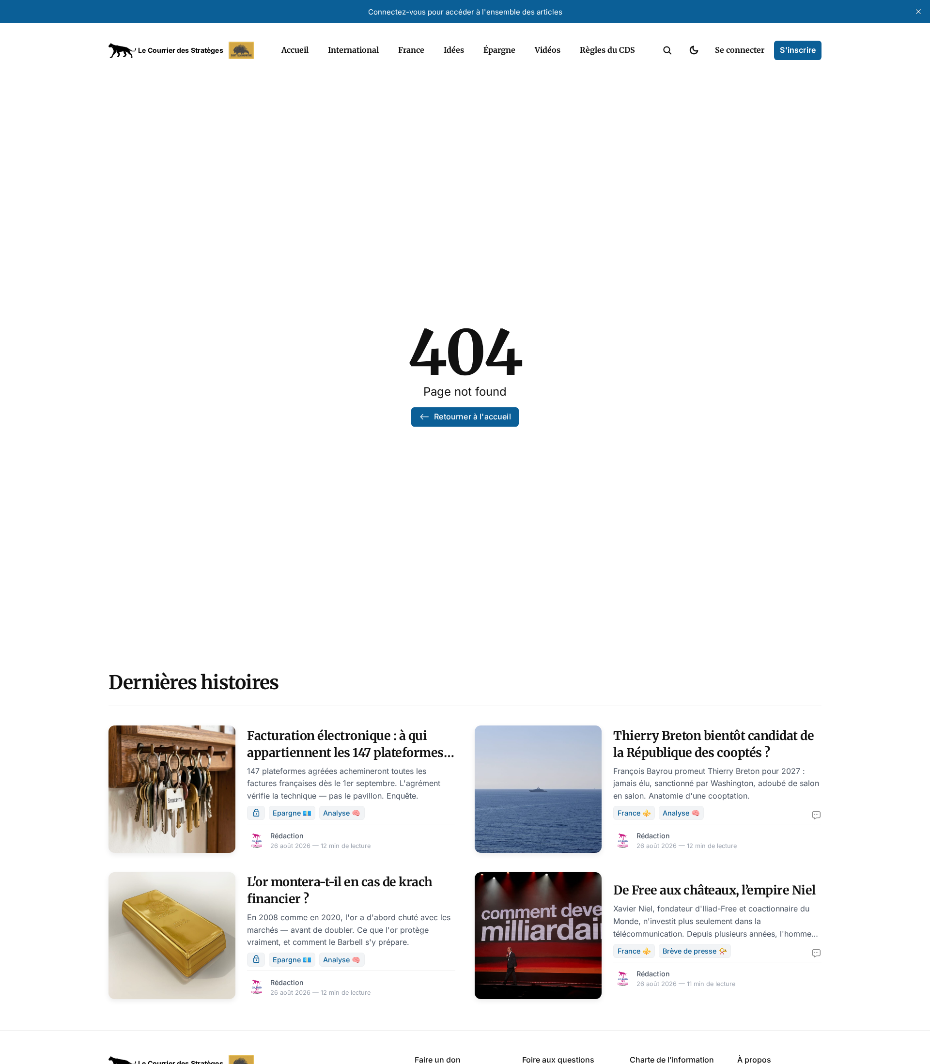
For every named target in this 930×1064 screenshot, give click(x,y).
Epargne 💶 (292, 813)
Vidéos (547, 50)
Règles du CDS (607, 50)
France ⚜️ (634, 813)
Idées (454, 50)
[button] (667, 50)
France (411, 50)
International (353, 50)
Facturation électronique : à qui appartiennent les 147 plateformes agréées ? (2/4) (345, 752)
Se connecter (739, 50)
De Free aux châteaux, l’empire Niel (714, 890)
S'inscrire (798, 50)
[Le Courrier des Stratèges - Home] (184, 50)
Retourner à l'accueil (472, 416)
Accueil (295, 50)
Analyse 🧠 (341, 813)
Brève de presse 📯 (695, 951)
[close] (918, 11)
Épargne (499, 50)
